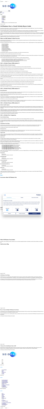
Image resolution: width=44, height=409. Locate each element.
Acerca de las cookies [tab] (35, 197)
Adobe (3, 395)
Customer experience (5, 381)
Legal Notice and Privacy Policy (6, 402)
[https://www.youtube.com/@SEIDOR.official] (2, 363)
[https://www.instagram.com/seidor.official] (2, 361)
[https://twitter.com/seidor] (2, 362)
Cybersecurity (4, 386)
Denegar (9, 213)
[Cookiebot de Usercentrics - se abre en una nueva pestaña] (37, 195)
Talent (3, 18)
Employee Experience (5, 382)
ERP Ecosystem (4, 383)
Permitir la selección (22, 213)
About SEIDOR (4, 369)
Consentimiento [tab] (9, 197)
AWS (3, 397)
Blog (3, 21)
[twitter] (2, 175)
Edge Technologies (4, 380)
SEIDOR (3, 19)
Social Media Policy (5, 404)
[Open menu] (1, 14)
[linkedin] (1, 175)
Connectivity (4, 385)
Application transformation (5, 384)
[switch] (17, 210)
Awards (3, 373)
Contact (3, 12)
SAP (2, 393)
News (3, 370)
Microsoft (3, 394)
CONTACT (3, 400)
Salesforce (3, 396)
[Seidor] (10, 6)
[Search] (9, 11)
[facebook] (0, 175)
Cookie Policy (4, 403)
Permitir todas (34, 213)
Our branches (4, 372)
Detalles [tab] (22, 197)
